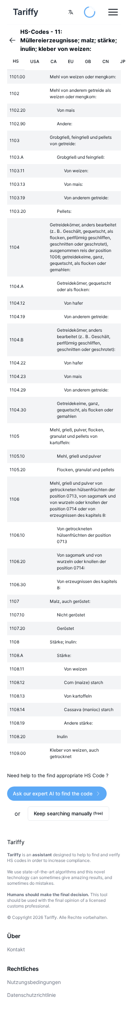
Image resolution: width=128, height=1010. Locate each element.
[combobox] (70, 12)
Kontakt (16, 949)
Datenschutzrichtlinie (31, 995)
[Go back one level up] (14, 40)
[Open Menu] (113, 12)
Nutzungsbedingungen (34, 982)
